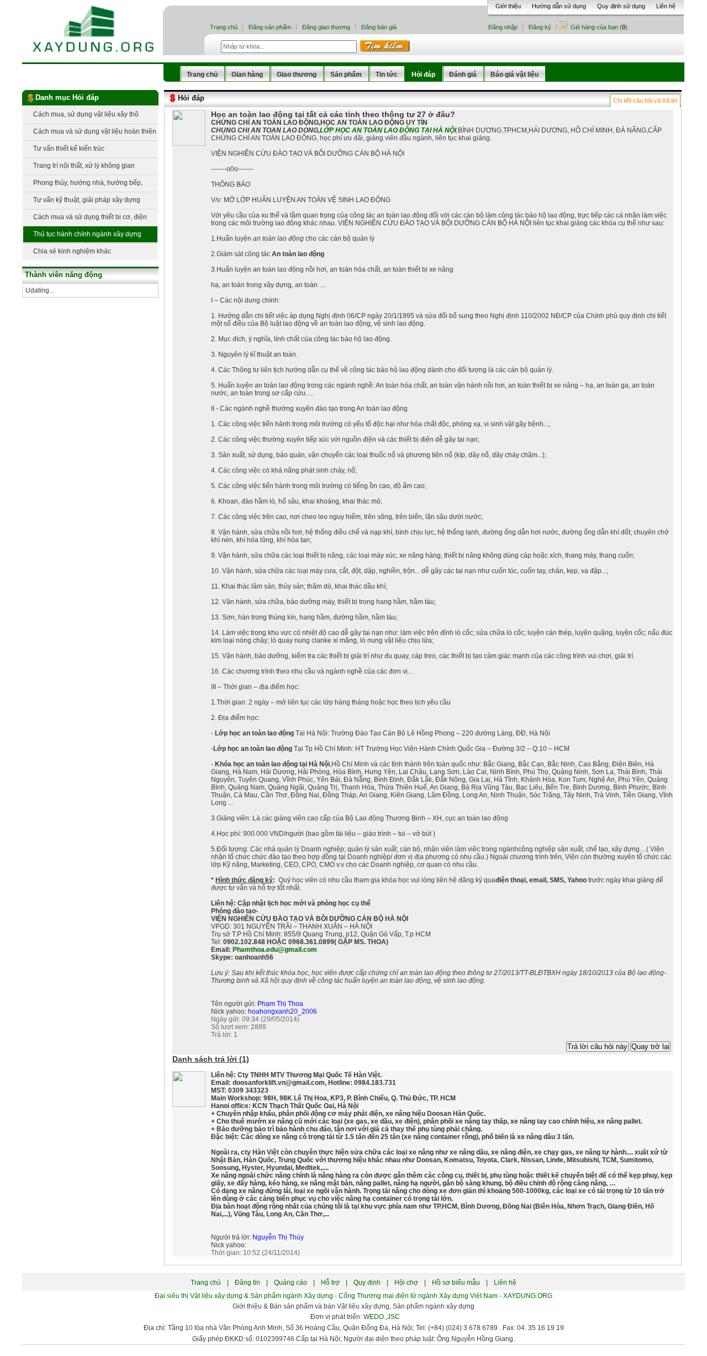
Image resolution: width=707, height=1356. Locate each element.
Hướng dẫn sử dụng (559, 6)
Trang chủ (224, 27)
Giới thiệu (508, 6)
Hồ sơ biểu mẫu (456, 1282)
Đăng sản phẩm (270, 27)
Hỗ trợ (330, 1282)
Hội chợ (406, 1282)
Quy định (367, 1282)
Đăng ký (540, 27)
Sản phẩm (346, 74)
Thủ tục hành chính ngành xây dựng (86, 234)
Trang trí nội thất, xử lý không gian (83, 166)
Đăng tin (247, 1282)
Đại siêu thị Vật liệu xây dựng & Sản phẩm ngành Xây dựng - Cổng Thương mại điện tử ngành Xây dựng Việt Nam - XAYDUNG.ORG (353, 1296)
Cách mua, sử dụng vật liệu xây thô (85, 114)
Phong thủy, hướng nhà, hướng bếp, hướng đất (83, 185)
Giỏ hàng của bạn (595, 27)
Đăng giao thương (326, 27)
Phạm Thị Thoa (280, 1004)
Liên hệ (666, 6)
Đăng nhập (503, 27)
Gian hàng (247, 74)
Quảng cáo (290, 1282)
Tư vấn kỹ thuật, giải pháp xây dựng (85, 200)
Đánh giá (463, 74)
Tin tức (387, 74)
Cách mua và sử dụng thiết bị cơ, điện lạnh (85, 219)
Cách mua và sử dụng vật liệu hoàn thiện (93, 131)
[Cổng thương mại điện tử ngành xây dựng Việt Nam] (93, 5)
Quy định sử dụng (621, 6)
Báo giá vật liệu (514, 74)
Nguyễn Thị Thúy (278, 1237)
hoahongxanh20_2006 (282, 1011)
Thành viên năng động (63, 275)
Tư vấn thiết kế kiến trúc (67, 148)
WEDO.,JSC (381, 1317)
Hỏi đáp (423, 74)
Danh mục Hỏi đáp (67, 97)
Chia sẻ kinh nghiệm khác (71, 251)
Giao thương (296, 74)
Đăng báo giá (379, 27)
